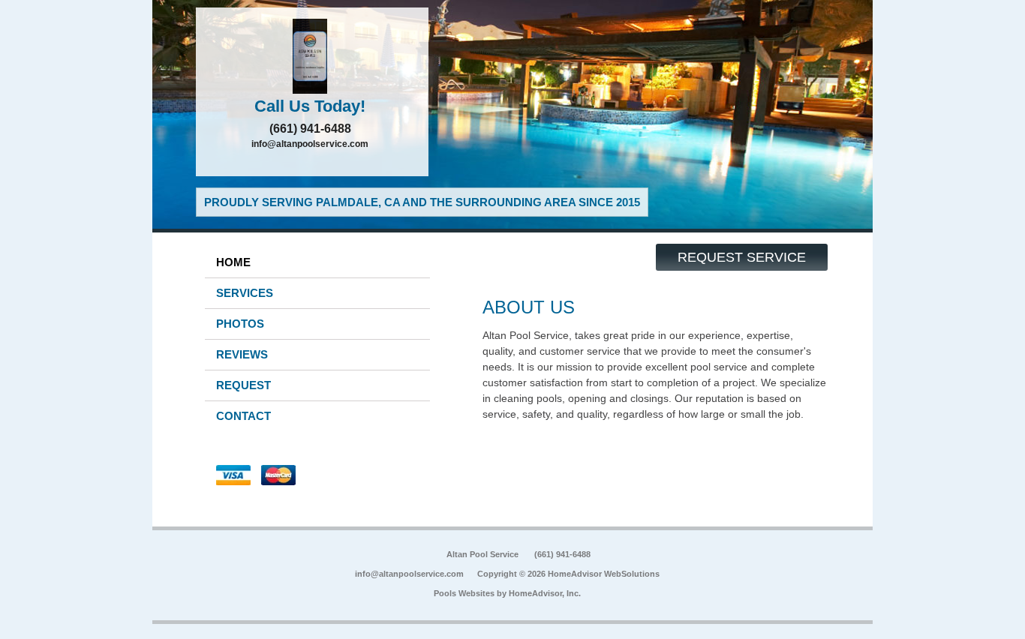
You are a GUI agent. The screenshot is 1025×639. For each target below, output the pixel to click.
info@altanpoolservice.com (309, 144)
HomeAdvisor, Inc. (545, 593)
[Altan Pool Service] (312, 56)
